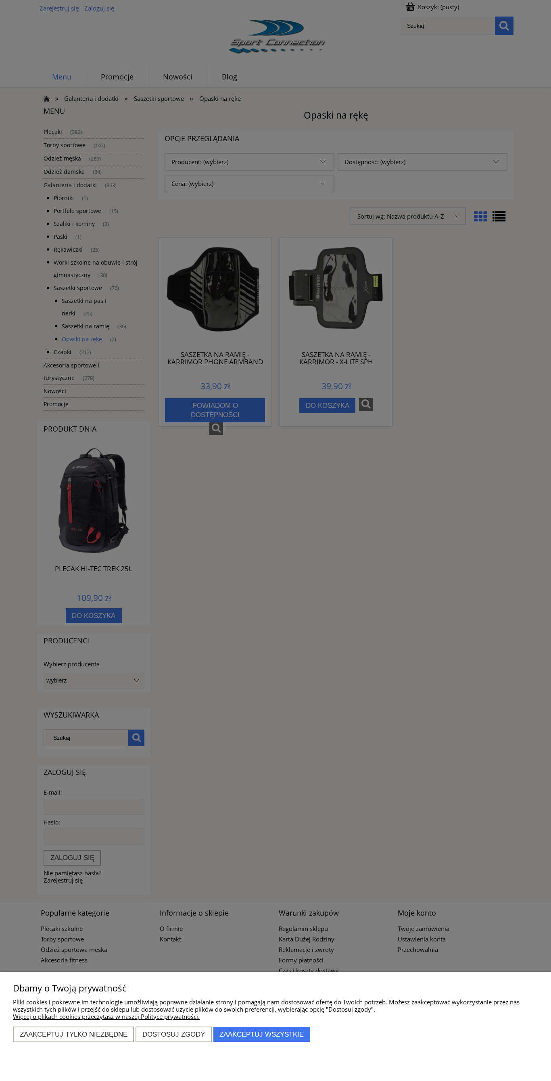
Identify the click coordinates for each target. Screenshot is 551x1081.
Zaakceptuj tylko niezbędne (73, 1034)
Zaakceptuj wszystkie (261, 1034)
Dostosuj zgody (173, 1034)
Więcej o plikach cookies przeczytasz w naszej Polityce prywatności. (106, 1016)
